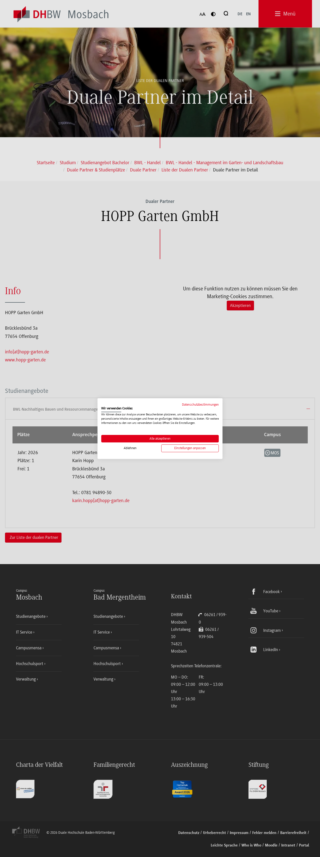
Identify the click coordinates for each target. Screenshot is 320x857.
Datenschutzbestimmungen (200, 404)
